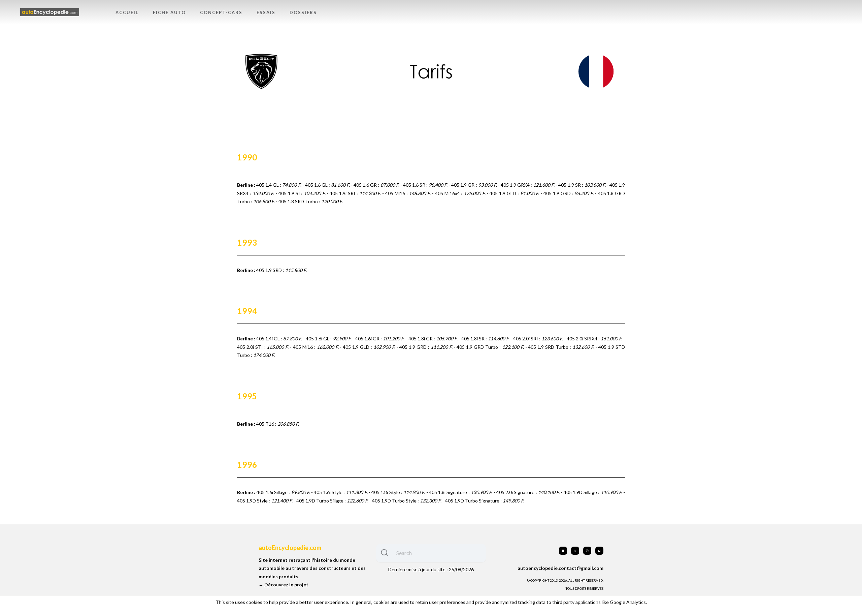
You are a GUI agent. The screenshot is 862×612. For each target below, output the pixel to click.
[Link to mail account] (599, 550)
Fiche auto (169, 12)
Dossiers (303, 12)
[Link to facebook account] (563, 550)
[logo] (49, 12)
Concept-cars (221, 12)
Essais (266, 12)
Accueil (127, 12)
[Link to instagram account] (587, 550)
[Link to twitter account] (575, 550)
